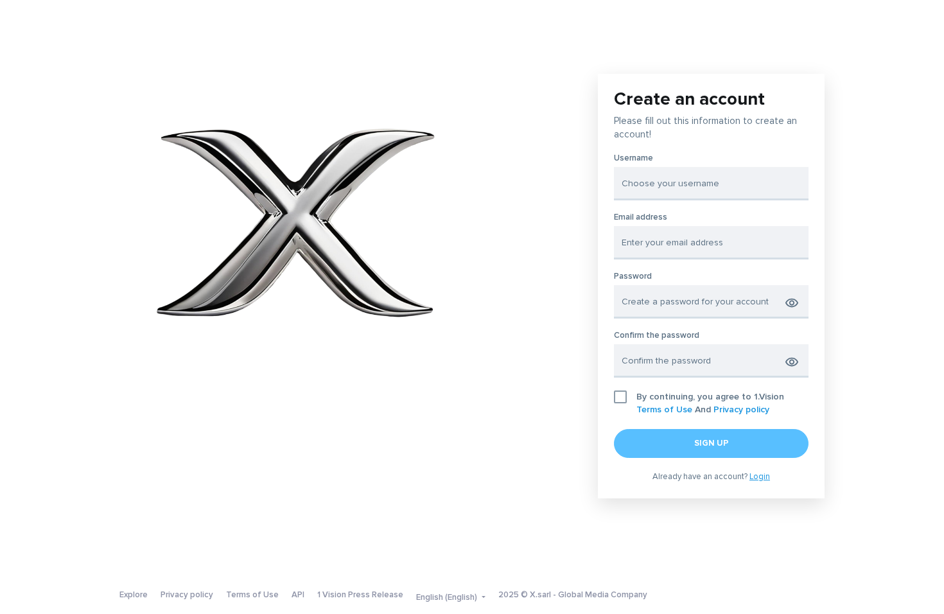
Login (759, 476)
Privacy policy (741, 409)
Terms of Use (664, 409)
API (298, 595)
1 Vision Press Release (360, 595)
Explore (133, 595)
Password (633, 276)
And (710, 403)
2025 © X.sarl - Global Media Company (572, 595)
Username (633, 158)
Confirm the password (656, 335)
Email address (640, 217)
